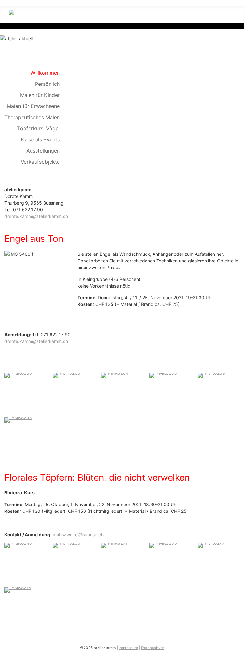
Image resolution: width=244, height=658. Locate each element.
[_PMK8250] (66, 545)
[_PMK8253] (163, 545)
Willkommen (45, 73)
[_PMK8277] (211, 545)
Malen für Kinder (40, 95)
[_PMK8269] (211, 374)
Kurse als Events (40, 139)
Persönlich (47, 84)
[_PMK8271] (114, 545)
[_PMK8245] (18, 545)
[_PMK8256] (18, 374)
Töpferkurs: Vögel (38, 128)
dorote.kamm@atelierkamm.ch (36, 216)
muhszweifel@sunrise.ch (78, 534)
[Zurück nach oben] (236, 650)
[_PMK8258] (18, 419)
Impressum (128, 647)
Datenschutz (152, 647)
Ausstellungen (43, 150)
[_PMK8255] (163, 374)
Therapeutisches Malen (32, 117)
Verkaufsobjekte (40, 162)
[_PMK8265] (66, 374)
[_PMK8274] (17, 589)
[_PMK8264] (115, 374)
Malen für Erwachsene (33, 106)
